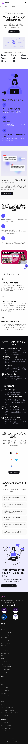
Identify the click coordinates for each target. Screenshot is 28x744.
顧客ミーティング (5, 643)
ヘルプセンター (5, 722)
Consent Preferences (6, 698)
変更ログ (3, 646)
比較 (2, 656)
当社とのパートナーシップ (7, 707)
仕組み (3, 626)
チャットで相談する (6, 725)
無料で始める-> (14, 31)
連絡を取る (23, 489)
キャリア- (4, 687)
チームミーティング (6, 640)
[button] (25, 2)
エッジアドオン (5, 715)
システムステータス (6, 728)
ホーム (1, 6)
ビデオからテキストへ (6, 666)
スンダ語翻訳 (12, 6)
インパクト (4, 682)
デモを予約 (4, 731)
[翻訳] (6, 6)
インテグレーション (6, 632)
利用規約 (3, 693)
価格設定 (3, 629)
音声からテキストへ (6, 664)
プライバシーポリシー (6, 690)
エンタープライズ (5, 635)
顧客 (2, 685)
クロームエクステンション (7, 710)
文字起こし (4, 661)
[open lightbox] (14, 257)
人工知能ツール (5, 653)
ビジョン (3, 679)
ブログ (3, 704)
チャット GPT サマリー (7, 672)
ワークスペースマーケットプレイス (10, 713)
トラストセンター (5, 696)
